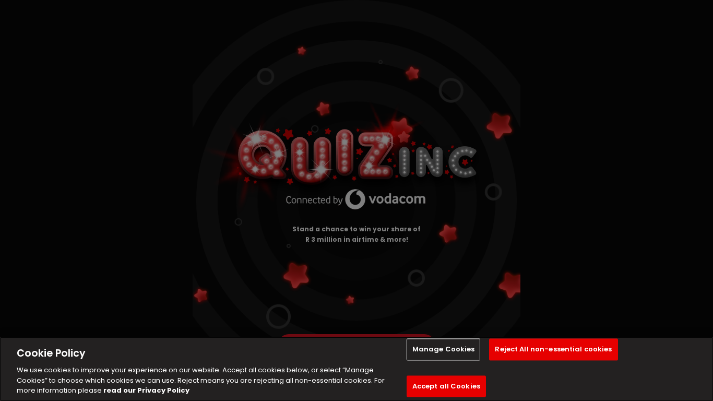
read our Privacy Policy (146, 390)
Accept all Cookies (446, 386)
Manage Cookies (443, 350)
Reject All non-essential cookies (553, 350)
